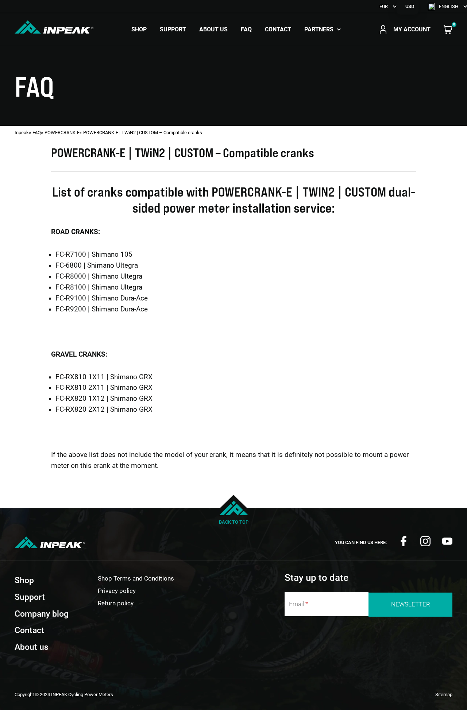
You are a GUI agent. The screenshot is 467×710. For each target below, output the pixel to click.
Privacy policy (117, 590)
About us (213, 29)
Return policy (116, 603)
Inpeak (22, 132)
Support (173, 29)
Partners (318, 29)
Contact (278, 29)
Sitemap (443, 694)
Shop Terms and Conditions (136, 578)
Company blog (42, 614)
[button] (447, 6)
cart (448, 29)
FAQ (246, 29)
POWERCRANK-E (62, 132)
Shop (139, 29)
